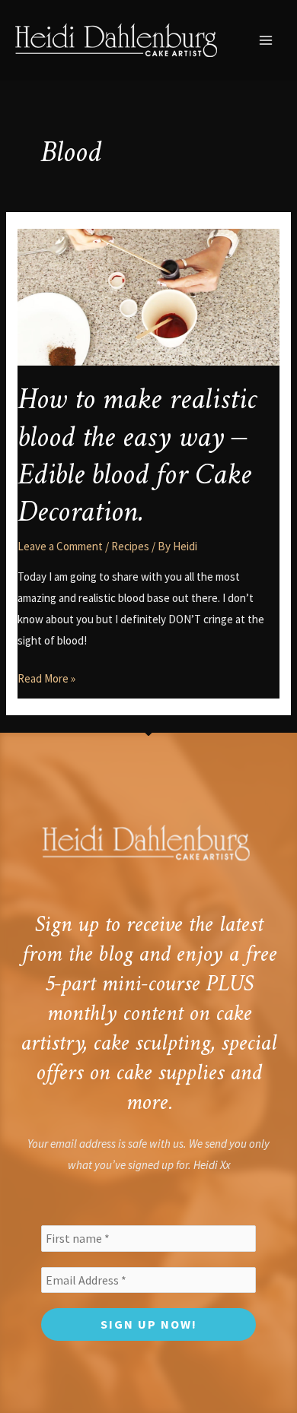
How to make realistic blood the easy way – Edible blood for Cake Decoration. (137, 456)
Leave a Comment (60, 546)
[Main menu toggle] (266, 40)
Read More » (46, 677)
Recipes (130, 546)
